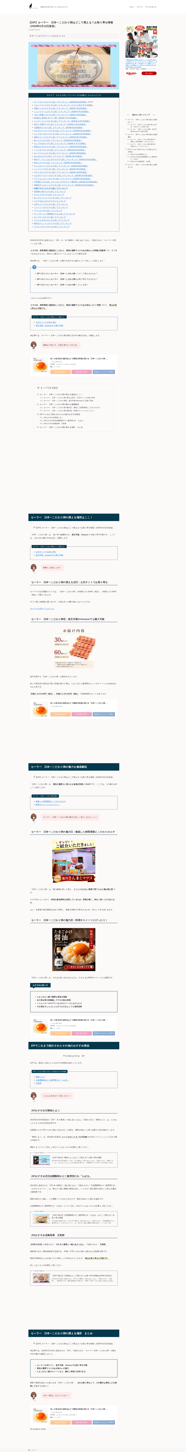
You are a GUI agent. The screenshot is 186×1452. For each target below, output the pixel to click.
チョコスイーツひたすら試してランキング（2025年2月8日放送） (61, 166)
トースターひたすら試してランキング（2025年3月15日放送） (60, 150)
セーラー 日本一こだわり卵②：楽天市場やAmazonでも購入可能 (68, 401)
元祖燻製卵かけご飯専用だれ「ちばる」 (52, 1080)
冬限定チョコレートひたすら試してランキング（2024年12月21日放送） (64, 185)
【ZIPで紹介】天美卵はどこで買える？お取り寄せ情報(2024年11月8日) (82, 1276)
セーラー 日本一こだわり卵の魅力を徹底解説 (59, 404)
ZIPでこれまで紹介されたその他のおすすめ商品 (60, 414)
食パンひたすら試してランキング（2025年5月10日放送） (58, 140)
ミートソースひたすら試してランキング (51, 207)
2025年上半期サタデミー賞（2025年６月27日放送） (56, 118)
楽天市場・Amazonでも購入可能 (49, 326)
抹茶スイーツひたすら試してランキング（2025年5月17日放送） (61, 137)
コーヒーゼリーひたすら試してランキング (52, 227)
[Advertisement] (74, 471)
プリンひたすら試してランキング (48, 211)
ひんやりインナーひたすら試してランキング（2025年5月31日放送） (63, 131)
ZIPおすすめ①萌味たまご (53, 417)
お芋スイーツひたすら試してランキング (51, 204)
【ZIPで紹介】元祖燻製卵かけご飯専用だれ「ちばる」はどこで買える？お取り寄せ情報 (83, 1216)
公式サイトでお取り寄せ (46, 322)
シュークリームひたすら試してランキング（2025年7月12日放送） (62, 112)
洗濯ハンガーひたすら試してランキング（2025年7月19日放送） (61, 108)
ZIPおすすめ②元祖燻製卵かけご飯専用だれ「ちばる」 (64, 420)
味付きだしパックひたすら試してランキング (52, 223)
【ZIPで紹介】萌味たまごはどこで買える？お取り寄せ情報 (77, 1158)
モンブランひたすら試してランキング (50, 217)
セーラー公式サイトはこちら (42, 609)
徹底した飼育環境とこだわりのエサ (51, 801)
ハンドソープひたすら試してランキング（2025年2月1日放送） (60, 169)
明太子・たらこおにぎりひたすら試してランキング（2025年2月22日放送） (65, 160)
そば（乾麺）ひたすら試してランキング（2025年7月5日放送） (60, 115)
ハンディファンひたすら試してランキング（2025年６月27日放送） (62, 121)
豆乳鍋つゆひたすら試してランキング (50, 192)
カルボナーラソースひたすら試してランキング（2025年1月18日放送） (64, 176)
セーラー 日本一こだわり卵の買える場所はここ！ (61, 394)
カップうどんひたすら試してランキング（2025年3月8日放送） (60, 153)
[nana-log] (33, 7)
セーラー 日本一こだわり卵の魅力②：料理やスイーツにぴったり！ (69, 411)
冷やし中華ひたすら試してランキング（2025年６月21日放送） (60, 124)
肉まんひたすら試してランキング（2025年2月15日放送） (58, 163)
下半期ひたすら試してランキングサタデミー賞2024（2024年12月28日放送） (66, 182)
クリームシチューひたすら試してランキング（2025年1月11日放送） (62, 179)
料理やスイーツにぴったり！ (48, 805)
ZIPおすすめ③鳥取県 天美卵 (55, 423)
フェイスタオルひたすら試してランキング (52, 220)
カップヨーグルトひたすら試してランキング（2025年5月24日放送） (63, 134)
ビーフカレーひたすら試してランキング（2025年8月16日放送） (61, 102)
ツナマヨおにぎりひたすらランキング (50, 201)
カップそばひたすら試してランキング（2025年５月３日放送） (60, 144)
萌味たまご (40, 1077)
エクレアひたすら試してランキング (49, 195)
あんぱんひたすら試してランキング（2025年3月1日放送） (58, 156)
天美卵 (38, 1083)
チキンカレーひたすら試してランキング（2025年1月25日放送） (61, 172)
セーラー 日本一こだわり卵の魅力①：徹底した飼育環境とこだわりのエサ (72, 407)
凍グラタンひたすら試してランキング (52, 188)
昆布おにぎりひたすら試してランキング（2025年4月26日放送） (61, 147)
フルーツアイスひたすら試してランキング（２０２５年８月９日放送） (64, 105)
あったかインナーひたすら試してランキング (52, 198)
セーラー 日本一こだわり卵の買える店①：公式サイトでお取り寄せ (69, 398)
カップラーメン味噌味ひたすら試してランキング (54, 214)
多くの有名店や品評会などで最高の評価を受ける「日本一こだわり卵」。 (79, 359)
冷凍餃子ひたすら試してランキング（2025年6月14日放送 (58, 128)
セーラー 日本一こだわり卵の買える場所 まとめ (61, 427)
